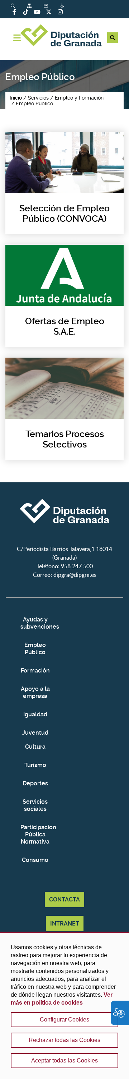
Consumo (35, 860)
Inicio (16, 98)
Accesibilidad (63, 5)
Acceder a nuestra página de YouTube (37, 11)
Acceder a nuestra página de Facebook (14, 11)
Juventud (35, 732)
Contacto (46, 5)
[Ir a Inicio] (64, 36)
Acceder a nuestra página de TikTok (25, 11)
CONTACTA (64, 899)
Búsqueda (13, 5)
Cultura (35, 746)
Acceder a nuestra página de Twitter (48, 11)
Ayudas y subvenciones (35, 623)
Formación (35, 670)
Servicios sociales (35, 805)
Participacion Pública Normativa (35, 834)
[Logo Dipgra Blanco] (64, 540)
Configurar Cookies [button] (64, 1019)
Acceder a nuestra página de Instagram (60, 11)
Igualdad (35, 714)
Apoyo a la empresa (35, 692)
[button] (112, 37)
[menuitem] (19, 5)
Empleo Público (34, 103)
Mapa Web (30, 5)
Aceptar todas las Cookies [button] (64, 1060)
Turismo (35, 765)
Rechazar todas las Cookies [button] (64, 1040)
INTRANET (64, 923)
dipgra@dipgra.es (74, 575)
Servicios (38, 98)
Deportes (35, 783)
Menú (17, 38)
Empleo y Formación (79, 98)
